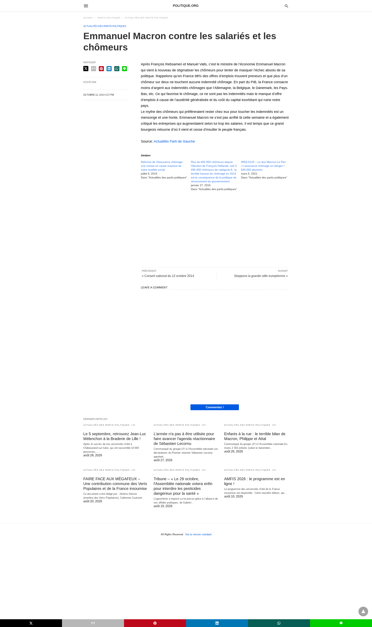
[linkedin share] (109, 68)
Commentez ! (215, 407)
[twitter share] (85, 68)
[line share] (124, 68)
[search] (286, 6)
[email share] (93, 68)
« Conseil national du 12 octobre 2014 (168, 276)
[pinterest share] (101, 68)
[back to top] (363, 611)
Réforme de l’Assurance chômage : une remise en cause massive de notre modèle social (162, 165)
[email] (93, 623)
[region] (215, 229)
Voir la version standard (198, 534)
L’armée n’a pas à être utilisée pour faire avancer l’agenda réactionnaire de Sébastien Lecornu (184, 439)
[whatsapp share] (116, 68)
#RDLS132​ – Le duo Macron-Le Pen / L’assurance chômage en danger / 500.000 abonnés (263, 165)
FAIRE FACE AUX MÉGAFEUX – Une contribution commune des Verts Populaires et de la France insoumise (115, 484)
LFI (133, 425)
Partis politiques (109, 18)
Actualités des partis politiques (146, 18)
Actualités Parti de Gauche (174, 141)
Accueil (88, 18)
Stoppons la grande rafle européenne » (261, 276)
